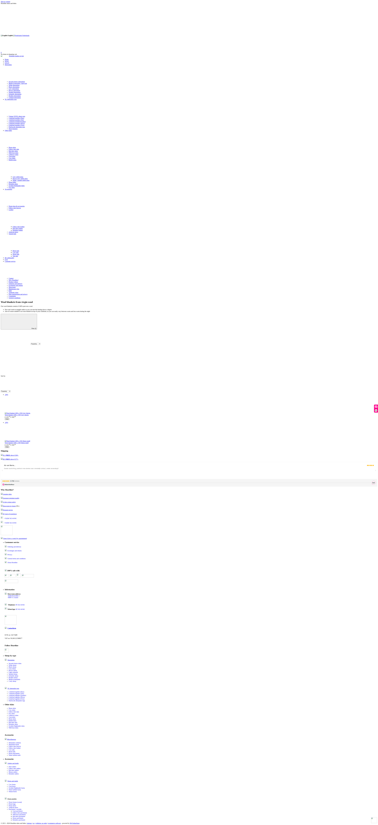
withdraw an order (41, 823)
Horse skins (12, 719)
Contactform (11, 628)
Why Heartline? (14, 280)
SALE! (7, 63)
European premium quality (11, 498)
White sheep (12, 665)
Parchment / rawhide (15, 809)
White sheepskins (14, 85)
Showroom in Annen (9, 506)
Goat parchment (18, 811)
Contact (11, 278)
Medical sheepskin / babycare (18, 83)
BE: (4, 459)
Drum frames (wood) (15, 802)
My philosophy (9, 258)
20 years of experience (10, 514)
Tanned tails (12, 234)
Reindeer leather (18, 230)
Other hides (8, 130)
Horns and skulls (12, 781)
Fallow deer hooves (15, 208)
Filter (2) (34, 328)
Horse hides (12, 182)
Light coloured (13, 672)
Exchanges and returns (16, 285)
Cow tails (16, 252)
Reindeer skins (13, 184)
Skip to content (5, 1)
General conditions (14, 298)
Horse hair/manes (14, 753)
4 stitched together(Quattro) (17, 121)
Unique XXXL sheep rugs (17, 116)
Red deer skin (13, 722)
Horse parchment (18, 818)
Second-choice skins (15, 663)
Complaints (12, 296)
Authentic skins (13, 292)
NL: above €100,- (11, 455)
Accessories (8, 189)
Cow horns (12, 784)
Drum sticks (12, 806)
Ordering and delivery (15, 283)
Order (7, 419)
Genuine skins (7, 494)
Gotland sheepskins (15, 97)
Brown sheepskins (14, 90)
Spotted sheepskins (14, 92)
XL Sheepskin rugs (11, 99)
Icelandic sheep (13, 676)
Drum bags (12, 804)
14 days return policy (9, 502)
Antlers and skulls (13, 763)
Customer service (10, 261)
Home (7, 59)
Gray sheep (12, 669)
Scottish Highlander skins (17, 726)
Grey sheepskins (14, 89)
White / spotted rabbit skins (21, 180)
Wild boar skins (13, 153)
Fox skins (12, 187)
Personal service (8, 510)
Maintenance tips (14, 289)
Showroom (12, 287)
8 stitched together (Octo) (16, 125)
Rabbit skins (12, 160)
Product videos (13, 282)
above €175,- (12, 459)
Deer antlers (12, 767)
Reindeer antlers (14, 774)
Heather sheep (13, 677)
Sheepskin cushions (15, 743)
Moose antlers (13, 772)
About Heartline (12, 562)
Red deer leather (18, 228)
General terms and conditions (16, 558)
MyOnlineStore (75, 823)
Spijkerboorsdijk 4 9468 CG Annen (12, 596)
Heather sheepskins (15, 96)
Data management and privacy (18, 294)
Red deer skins (13, 151)
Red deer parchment (19, 816)
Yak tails (15, 256)
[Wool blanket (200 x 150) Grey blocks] (191, 404)
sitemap (29, 823)
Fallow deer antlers (14, 768)
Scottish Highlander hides (17, 186)
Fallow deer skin (14, 149)
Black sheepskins (14, 87)
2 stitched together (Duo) (16, 118)
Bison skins (12, 147)
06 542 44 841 (20, 605)
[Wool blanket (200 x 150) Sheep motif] (191, 432)
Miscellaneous (11, 739)
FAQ (6, 259)
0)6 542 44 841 (12, 518)
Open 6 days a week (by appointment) (15, 538)
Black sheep (12, 667)
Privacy (9, 554)
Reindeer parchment (19, 820)
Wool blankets (13, 129)
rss (33, 823)
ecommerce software (54, 823)
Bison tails (16, 251)
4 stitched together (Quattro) (17, 695)
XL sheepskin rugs (13, 688)
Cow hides (12, 158)
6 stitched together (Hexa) (17, 123)
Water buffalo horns (15, 790)
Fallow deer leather (19, 227)
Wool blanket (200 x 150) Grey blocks (17, 415)
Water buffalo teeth (14, 755)
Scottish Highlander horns (17, 788)
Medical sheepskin (14, 679)
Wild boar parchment (19, 814)
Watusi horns (13, 791)
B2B (10, 291)
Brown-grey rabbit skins (20, 178)
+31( (5, 518)
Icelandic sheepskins (15, 94)
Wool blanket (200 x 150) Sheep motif (17, 443)
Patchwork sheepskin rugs (17, 127)
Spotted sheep (13, 674)
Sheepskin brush (14, 744)
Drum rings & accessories (17, 206)
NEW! (7, 61)
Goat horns (12, 786)
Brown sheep (13, 670)
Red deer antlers (14, 770)
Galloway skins (13, 154)
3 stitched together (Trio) (16, 120)
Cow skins (12, 710)
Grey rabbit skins (18, 177)
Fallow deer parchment (20, 813)
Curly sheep (12, 681)
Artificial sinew (13, 232)
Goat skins (12, 156)
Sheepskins (8, 65)
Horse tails (16, 254)
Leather (11, 210)
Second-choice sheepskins (17, 81)
